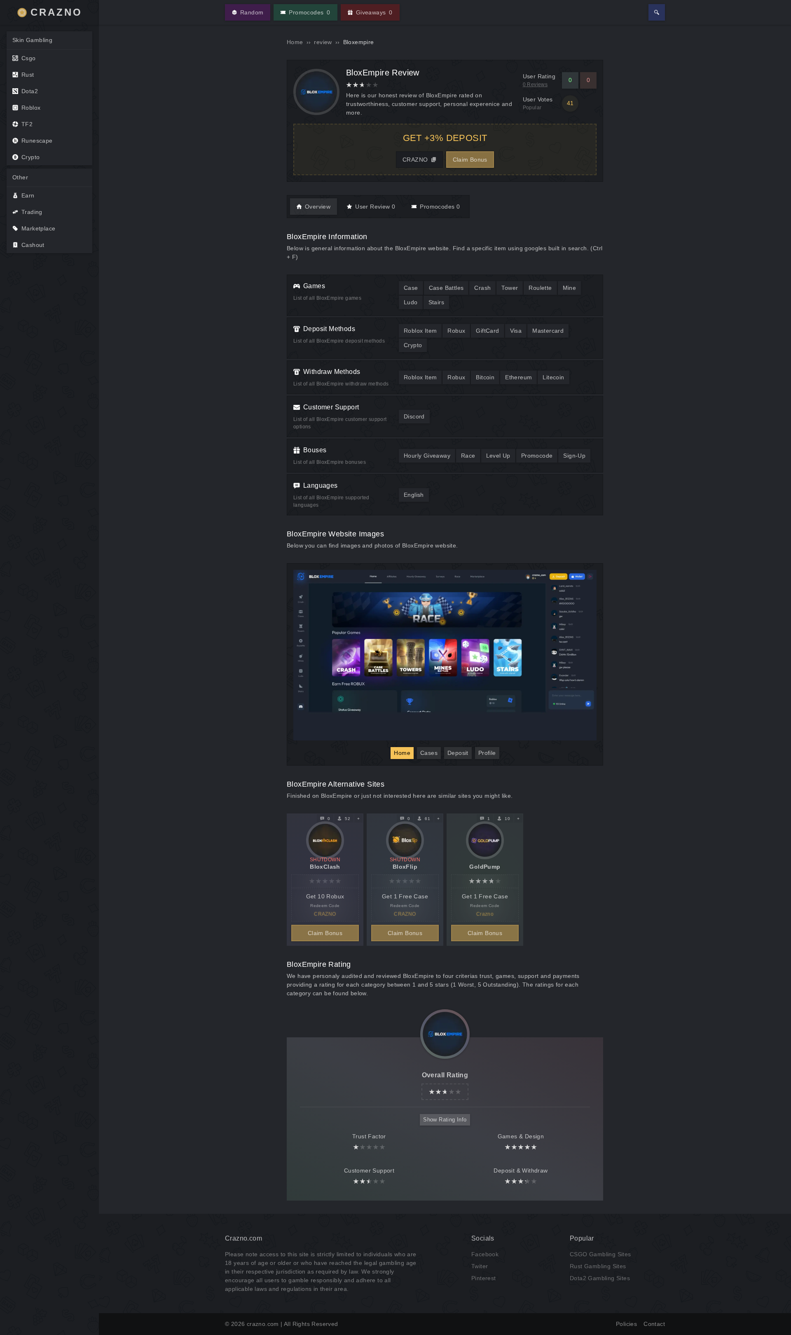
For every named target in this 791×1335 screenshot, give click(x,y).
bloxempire (358, 42)
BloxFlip (405, 866)
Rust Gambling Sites (598, 1266)
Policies (626, 1324)
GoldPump (484, 866)
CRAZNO (56, 12)
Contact (654, 1324)
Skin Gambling (32, 40)
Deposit (457, 753)
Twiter (479, 1266)
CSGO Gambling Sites (600, 1254)
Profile (487, 753)
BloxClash (325, 866)
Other (20, 177)
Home (295, 42)
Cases (429, 753)
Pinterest (483, 1278)
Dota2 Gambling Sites (600, 1278)
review (323, 42)
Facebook (484, 1254)
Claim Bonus (470, 159)
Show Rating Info (444, 1119)
